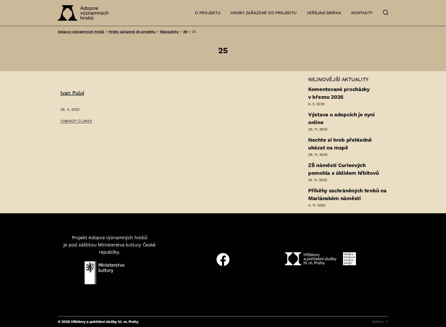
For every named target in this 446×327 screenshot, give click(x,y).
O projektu (207, 12)
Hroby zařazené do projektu (263, 12)
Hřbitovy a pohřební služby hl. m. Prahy (104, 322)
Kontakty (362, 12)
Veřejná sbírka (324, 12)
